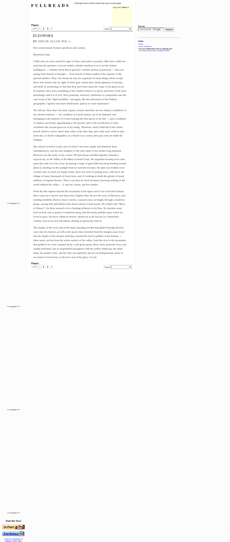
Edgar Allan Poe (52, 40)
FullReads (50, 5)
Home (141, 44)
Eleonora (43, 35)
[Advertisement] (14, 50)
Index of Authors (145, 46)
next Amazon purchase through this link (154, 50)
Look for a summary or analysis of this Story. (13, 540)
